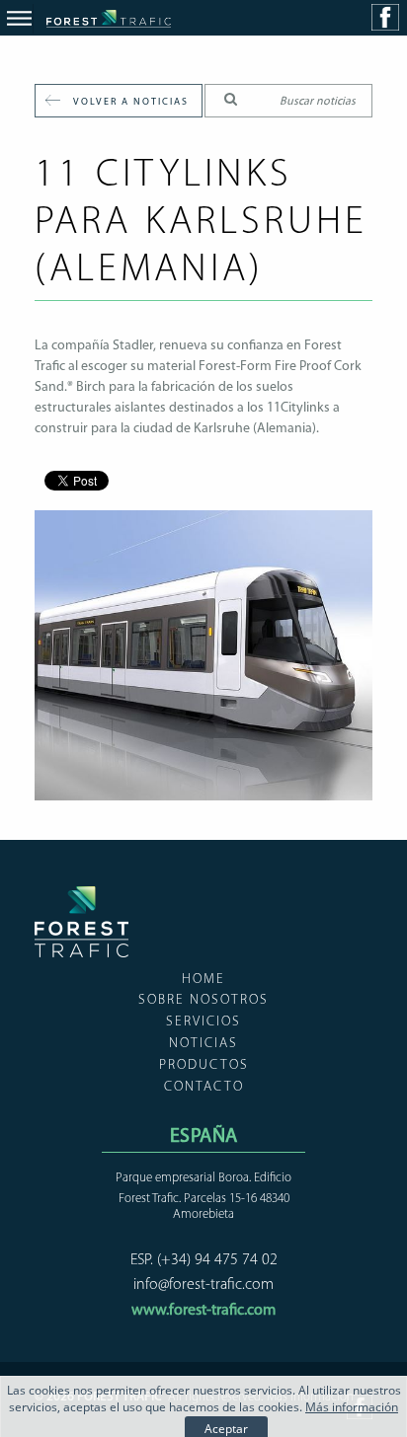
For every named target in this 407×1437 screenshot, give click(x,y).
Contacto (204, 1087)
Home (203, 979)
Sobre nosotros (203, 1000)
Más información (351, 1407)
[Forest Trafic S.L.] (81, 952)
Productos (204, 1065)
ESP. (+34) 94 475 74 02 (204, 1260)
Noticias (203, 1043)
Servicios (203, 1022)
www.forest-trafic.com (203, 1311)
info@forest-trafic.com (203, 1285)
